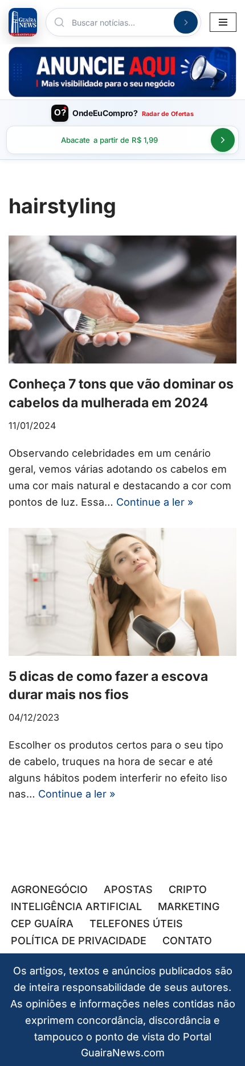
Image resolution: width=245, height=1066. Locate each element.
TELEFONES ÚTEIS (136, 923)
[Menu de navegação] (223, 22)
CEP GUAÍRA (42, 923)
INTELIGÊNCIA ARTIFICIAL (76, 906)
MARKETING (188, 906)
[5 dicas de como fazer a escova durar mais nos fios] (122, 592)
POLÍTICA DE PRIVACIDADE (78, 941)
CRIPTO (188, 889)
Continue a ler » (154, 502)
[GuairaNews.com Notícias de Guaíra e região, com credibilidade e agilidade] (23, 22)
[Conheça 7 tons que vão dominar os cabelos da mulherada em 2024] (122, 299)
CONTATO (187, 941)
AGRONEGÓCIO (49, 889)
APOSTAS (128, 889)
